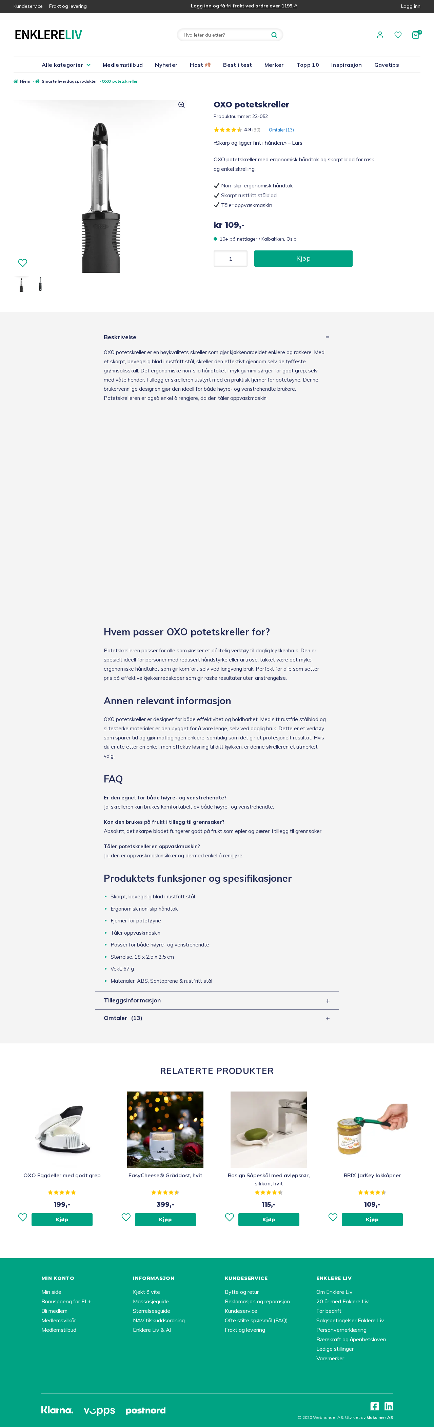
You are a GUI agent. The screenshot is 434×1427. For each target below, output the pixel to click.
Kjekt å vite (146, 1291)
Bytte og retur (242, 1291)
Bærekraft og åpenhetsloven (351, 1339)
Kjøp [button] (62, 1220)
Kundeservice (28, 6)
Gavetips (386, 64)
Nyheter (166, 64)
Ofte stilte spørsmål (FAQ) (256, 1320)
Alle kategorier (62, 64)
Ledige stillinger (335, 1348)
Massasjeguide (151, 1301)
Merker (274, 64)
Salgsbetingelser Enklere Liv (350, 1320)
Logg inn (410, 6)
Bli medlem (54, 1310)
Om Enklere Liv (334, 1291)
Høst (197, 64)
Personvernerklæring (341, 1329)
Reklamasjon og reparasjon (257, 1301)
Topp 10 (307, 64)
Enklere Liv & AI (152, 1329)
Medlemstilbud (123, 64)
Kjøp (303, 258)
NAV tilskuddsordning (159, 1320)
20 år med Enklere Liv (342, 1301)
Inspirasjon (346, 64)
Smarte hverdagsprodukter (69, 81)
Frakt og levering (68, 6)
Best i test (237, 64)
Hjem (25, 81)
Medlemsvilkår (58, 1320)
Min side (51, 1291)
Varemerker (330, 1358)
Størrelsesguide (151, 1310)
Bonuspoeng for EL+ (66, 1301)
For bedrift (328, 1310)
